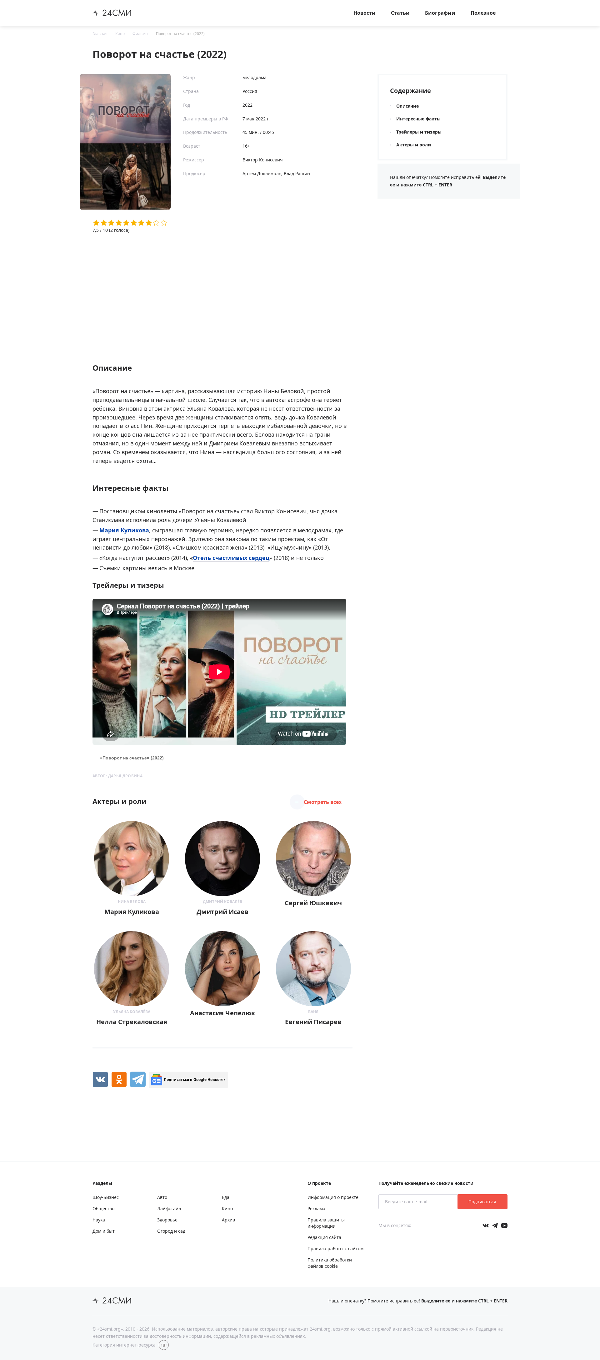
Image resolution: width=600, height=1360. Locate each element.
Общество (103, 1208)
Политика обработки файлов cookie (330, 1263)
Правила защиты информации (326, 1223)
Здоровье (167, 1220)
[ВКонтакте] (100, 1079)
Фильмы (140, 33)
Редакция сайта (324, 1237)
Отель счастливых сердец (231, 557)
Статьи (400, 12)
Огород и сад (171, 1231)
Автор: (117, 776)
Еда (225, 1197)
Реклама (316, 1208)
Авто (162, 1197)
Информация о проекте (333, 1197)
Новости (364, 12)
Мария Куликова (124, 530)
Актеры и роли (413, 145)
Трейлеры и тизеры (419, 132)
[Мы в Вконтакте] (485, 1225)
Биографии (440, 12)
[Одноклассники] (119, 1079)
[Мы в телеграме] (495, 1225)
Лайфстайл (169, 1208)
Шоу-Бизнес (105, 1197)
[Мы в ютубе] (504, 1225)
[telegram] (138, 1079)
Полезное (483, 12)
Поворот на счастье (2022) (180, 33)
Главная (100, 33)
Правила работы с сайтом (335, 1248)
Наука (98, 1220)
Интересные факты (418, 119)
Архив (228, 1220)
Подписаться (482, 1202)
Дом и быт (103, 1231)
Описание (407, 106)
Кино (120, 33)
